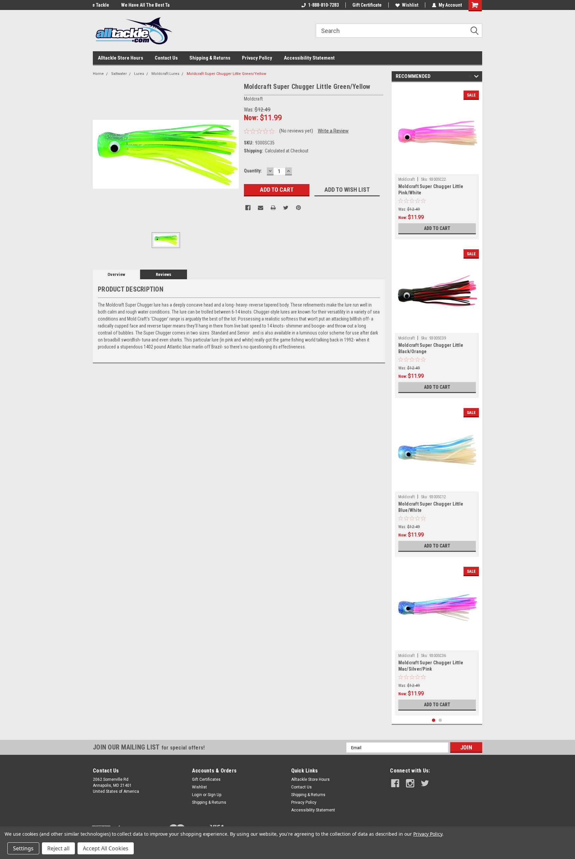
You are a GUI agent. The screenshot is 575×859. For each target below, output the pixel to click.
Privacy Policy (257, 58)
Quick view (437, 169)
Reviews (163, 274)
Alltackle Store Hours (120, 58)
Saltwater (119, 74)
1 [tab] (434, 720)
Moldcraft (406, 179)
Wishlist (410, 5)
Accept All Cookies (105, 848)
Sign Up (214, 794)
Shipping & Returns (209, 58)
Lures (139, 74)
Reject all (58, 848)
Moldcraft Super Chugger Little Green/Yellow (226, 74)
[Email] (260, 207)
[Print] (273, 207)
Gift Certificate (367, 5)
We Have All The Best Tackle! (122, 5)
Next (476, 77)
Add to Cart (437, 228)
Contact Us (166, 58)
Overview (116, 274)
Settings (23, 848)
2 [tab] (440, 720)
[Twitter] (285, 207)
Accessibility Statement (309, 58)
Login (197, 794)
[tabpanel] (437, 162)
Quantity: (253, 170)
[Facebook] (248, 207)
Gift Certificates (206, 779)
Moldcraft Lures (165, 74)
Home (98, 74)
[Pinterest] (298, 207)
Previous (470, 77)
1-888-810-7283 (323, 5)
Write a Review (333, 130)
